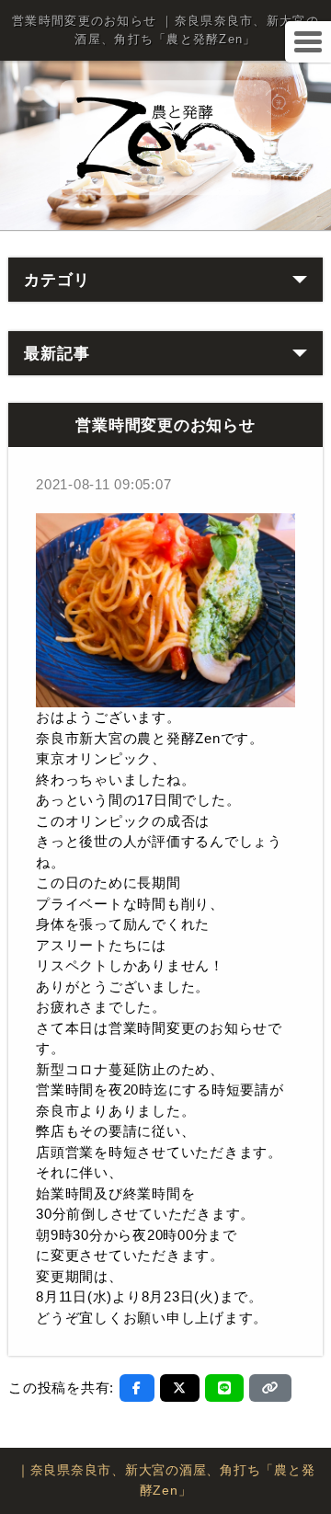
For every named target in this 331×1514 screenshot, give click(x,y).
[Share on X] (180, 1388)
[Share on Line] (225, 1388)
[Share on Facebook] (137, 1388)
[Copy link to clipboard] (270, 1388)
